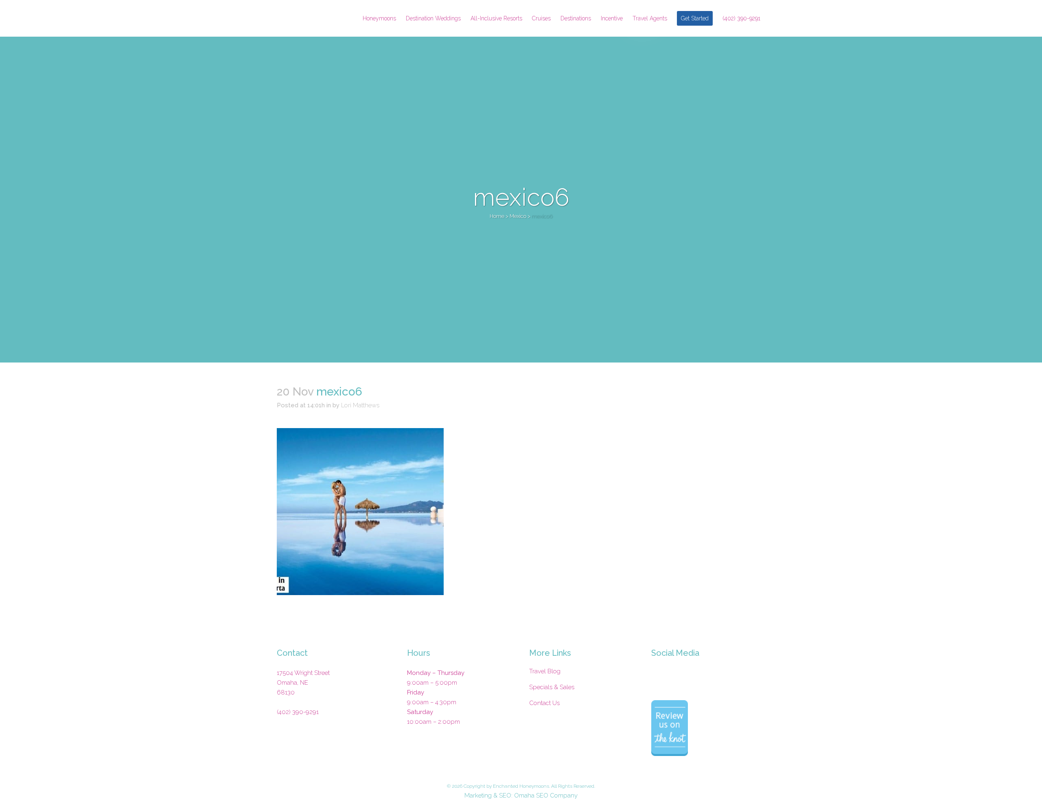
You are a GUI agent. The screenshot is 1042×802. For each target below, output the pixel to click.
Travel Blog (544, 671)
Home (497, 216)
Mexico (518, 216)
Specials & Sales (551, 687)
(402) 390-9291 (298, 712)
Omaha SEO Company (546, 795)
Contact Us (544, 703)
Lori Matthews (360, 405)
